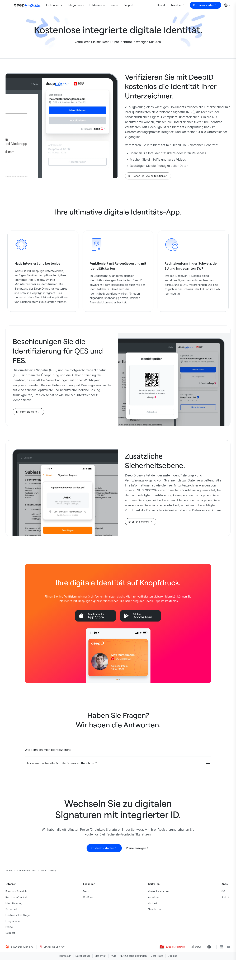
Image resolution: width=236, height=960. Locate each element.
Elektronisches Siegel (18, 915)
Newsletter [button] (154, 909)
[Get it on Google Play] (140, 616)
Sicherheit (11, 909)
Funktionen (52, 5)
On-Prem (88, 897)
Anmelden (153, 897)
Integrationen (76, 5)
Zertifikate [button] (157, 955)
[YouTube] (228, 947)
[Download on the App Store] (95, 616)
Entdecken (95, 5)
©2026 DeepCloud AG (22, 946)
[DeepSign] (27, 5)
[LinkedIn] (221, 947)
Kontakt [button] (152, 903)
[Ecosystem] (8, 5)
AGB (113, 955)
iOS (223, 891)
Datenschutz (82, 955)
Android (225, 897)
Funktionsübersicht (17, 891)
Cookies (172, 955)
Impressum (65, 955)
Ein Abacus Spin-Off (54, 946)
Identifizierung (14, 903)
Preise (114, 5)
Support (128, 5)
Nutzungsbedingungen (133, 955)
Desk (86, 891)
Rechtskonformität (16, 897)
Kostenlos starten (158, 891)
